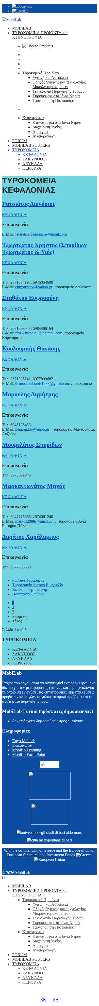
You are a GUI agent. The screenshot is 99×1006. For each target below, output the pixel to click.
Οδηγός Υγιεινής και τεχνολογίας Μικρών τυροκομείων (59, 84)
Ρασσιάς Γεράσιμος (28, 580)
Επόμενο (19, 616)
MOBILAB (21, 28)
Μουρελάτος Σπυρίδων (32, 444)
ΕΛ (56, 999)
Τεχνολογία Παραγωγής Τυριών (58, 91)
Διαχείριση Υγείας (46, 127)
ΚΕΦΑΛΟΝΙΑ (34, 154)
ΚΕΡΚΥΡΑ (31, 168)
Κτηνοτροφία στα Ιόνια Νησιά (56, 122)
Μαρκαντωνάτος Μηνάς (33, 486)
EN (43, 999)
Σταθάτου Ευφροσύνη (30, 297)
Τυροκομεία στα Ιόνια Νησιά (56, 96)
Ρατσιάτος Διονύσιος (28, 203)
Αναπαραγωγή (44, 136)
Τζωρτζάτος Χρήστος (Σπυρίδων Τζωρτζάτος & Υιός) (44, 248)
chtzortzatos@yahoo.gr (33, 287)
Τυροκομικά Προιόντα (40, 73)
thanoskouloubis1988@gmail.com (42, 383)
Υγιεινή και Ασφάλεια (50, 77)
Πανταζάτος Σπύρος (28, 594)
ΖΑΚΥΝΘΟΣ (33, 159)
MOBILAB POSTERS (31, 145)
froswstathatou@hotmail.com (38, 333)
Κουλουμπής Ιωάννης (29, 589)
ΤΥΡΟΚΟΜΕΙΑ (25, 150)
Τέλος (17, 621)
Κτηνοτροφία (33, 118)
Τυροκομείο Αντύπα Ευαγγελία (37, 585)
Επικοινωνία (22, 745)
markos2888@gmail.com (35, 521)
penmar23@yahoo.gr (32, 429)
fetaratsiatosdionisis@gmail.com (41, 234)
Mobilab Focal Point (28, 754)
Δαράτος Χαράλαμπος (30, 536)
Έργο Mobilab (23, 741)
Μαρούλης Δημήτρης (30, 394)
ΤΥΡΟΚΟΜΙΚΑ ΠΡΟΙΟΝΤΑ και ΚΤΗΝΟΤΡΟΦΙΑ (40, 35)
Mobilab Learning (26, 750)
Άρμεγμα (40, 131)
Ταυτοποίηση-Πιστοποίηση (54, 100)
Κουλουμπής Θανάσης (31, 348)
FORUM (19, 141)
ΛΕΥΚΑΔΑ (32, 163)
